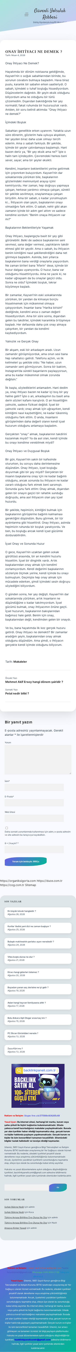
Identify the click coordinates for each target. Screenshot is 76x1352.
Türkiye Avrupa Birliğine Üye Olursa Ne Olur (25, 1217)
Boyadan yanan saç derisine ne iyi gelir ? (28, 987)
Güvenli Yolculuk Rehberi (50, 14)
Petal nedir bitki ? (17, 693)
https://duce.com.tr (49, 880)
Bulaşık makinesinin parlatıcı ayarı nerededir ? (31, 941)
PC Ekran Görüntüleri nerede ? (23, 1033)
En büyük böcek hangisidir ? (22, 911)
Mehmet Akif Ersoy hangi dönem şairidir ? (34, 682)
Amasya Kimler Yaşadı (15, 1228)
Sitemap (30, 885)
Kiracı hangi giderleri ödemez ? (23, 972)
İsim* (7, 781)
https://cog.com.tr (12, 885)
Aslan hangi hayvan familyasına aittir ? (27, 1002)
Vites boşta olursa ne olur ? (21, 957)
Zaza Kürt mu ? (15, 1048)
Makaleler (20, 661)
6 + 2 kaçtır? (12, 843)
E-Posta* (9, 796)
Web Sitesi (10, 812)
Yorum (8, 742)
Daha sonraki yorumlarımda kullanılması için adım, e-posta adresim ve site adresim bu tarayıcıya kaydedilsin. (38, 833)
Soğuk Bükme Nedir (14, 1207)
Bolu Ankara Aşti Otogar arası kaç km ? (27, 1018)
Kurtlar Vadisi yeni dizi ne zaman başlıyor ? (29, 926)
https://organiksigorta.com (18, 880)
